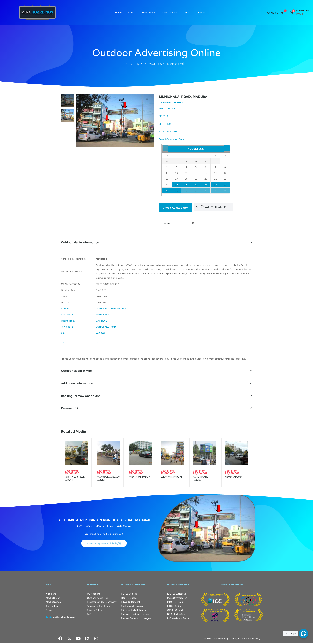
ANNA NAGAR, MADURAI (140, 476)
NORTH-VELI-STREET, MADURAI (75, 478)
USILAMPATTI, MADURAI (171, 476)
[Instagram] (96, 638)
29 (225, 184)
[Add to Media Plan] (86, 443)
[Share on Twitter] (178, 223)
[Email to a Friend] (193, 223)
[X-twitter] (69, 638)
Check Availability (175, 207)
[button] (147, 99)
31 (176, 190)
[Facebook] (60, 638)
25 (186, 184)
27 (205, 184)
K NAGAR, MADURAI (233, 476)
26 (196, 184)
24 (176, 184)
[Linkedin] (87, 638)
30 (167, 190)
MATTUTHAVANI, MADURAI (200, 478)
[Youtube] (78, 638)
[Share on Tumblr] (183, 223)
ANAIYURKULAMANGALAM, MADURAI (108, 478)
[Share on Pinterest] (188, 223)
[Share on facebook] (173, 223)
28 (215, 184)
